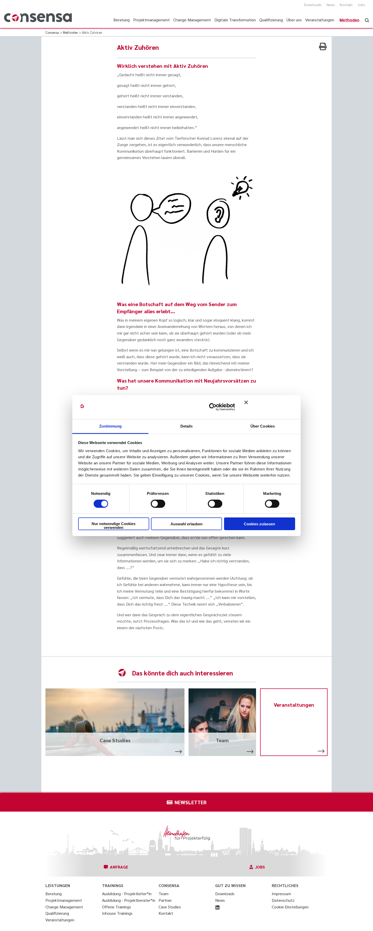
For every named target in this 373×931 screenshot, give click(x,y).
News (331, 4)
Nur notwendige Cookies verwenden (113, 526)
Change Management (64, 906)
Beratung (53, 893)
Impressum (281, 893)
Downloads (313, 4)
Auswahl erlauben (186, 524)
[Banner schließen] (269, 407)
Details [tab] (186, 426)
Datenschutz (283, 900)
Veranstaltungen (59, 919)
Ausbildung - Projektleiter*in (126, 893)
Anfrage (119, 867)
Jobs (361, 4)
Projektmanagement (63, 900)
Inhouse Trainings (117, 913)
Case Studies (170, 906)
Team (163, 893)
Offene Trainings (116, 906)
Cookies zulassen (259, 524)
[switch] (158, 504)
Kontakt (346, 4)
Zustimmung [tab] (110, 426)
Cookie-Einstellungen (290, 906)
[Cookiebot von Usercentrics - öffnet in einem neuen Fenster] (213, 407)
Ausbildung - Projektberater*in (128, 900)
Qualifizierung (57, 913)
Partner (165, 900)
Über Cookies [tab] (262, 426)
